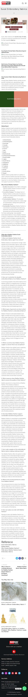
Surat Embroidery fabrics (8, 544)
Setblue (20, 694)
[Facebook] (2, 673)
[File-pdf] (14, 651)
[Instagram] (6, 673)
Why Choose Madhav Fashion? (10, 548)
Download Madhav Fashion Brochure (14, 654)
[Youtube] (16, 673)
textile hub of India (20, 36)
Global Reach (5, 546)
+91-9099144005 (11, 688)
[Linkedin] (19, 673)
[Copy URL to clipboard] (25, 558)
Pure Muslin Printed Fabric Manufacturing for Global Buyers (13, 51)
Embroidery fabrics (16, 27)
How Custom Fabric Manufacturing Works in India (13, 77)
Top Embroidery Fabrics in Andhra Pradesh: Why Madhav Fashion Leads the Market (13, 630)
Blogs (8, 27)
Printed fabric (14, 29)
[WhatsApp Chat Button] (24, 688)
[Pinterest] (12, 673)
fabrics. (13, 40)
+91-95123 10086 (9, 684)
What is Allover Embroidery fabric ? (13, 604)
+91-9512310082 (12, 686)
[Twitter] (9, 673)
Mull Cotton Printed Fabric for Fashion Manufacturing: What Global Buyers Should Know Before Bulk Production (13, 65)
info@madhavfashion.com (12, 681)
